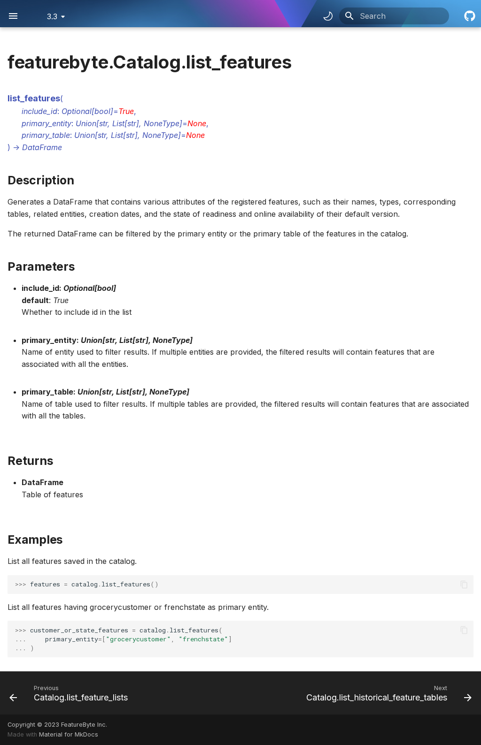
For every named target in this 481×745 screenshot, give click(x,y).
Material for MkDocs (68, 734)
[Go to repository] (468, 16)
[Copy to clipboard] (464, 584)
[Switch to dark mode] (327, 16)
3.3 (52, 16)
